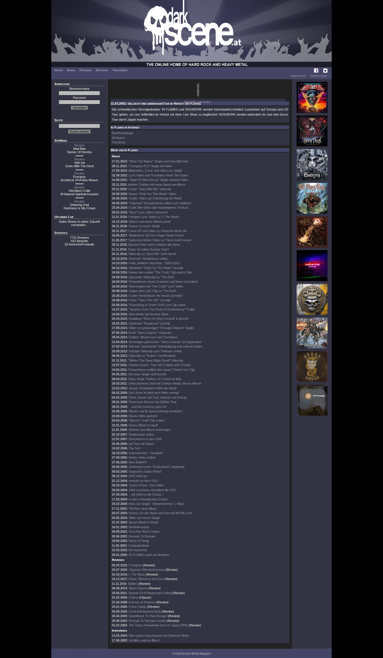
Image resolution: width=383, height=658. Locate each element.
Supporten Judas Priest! (145, 471)
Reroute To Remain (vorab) (147, 620)
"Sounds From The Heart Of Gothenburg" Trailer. (162, 309)
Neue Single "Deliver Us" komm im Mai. (155, 379)
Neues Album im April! (143, 425)
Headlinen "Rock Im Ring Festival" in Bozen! (159, 318)
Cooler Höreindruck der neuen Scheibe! (156, 295)
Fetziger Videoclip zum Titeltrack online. (156, 351)
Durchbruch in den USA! (145, 439)
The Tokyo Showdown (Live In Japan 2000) (158, 625)
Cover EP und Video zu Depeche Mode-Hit (157, 231)
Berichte (102, 70)
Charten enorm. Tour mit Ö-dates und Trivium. (159, 365)
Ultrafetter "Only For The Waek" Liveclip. (156, 268)
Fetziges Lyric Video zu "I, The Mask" (154, 216)
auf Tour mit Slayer (141, 443)
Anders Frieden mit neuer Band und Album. (157, 184)
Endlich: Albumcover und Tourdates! (153, 337)
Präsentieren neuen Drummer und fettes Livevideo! (163, 281)
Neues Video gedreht (143, 416)
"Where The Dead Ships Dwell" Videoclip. (156, 360)
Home (58, 70)
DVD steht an (138, 476)
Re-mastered (138, 550)
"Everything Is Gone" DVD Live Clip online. (157, 305)
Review (79, 145)
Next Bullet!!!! (138, 462)
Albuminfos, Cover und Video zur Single (155, 170)
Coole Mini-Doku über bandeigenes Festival (158, 207)
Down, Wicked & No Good (146, 579)
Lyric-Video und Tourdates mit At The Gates (158, 175)
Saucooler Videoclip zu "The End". (152, 277)
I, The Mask (137, 574)
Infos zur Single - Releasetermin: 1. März (156, 503)
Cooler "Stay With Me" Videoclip (149, 189)
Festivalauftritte (138, 545)
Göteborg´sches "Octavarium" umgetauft (156, 466)
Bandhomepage (122, 133)
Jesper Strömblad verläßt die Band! (153, 388)
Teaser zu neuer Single (144, 226)
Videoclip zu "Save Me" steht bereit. (152, 254)
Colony (133, 597)
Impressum (298, 75)
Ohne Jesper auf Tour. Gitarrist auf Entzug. (158, 397)
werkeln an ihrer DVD (143, 480)
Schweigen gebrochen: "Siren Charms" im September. (165, 342)
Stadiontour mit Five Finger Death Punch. (156, 235)
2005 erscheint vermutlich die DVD (152, 490)
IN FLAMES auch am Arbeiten (149, 554)
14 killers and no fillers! (144, 640)
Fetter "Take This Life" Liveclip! (150, 300)
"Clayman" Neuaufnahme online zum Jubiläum (160, 203)
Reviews (85, 70)
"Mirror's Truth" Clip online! (147, 420)
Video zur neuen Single (144, 517)
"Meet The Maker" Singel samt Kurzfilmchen (158, 161)
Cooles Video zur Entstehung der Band (155, 198)
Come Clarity (137, 606)
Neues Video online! (142, 457)
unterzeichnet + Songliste (146, 453)
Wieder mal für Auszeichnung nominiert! (155, 411)
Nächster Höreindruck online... (149, 258)
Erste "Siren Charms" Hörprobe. (150, 332)
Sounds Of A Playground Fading (150, 593)
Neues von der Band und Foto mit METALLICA (160, 513)
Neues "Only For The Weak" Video (152, 193)
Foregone (135, 565)
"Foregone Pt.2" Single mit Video (150, 166)
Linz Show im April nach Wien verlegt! (154, 392)
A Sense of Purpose (141, 602)
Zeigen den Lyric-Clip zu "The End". (153, 291)
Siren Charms (138, 588)
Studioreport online (141, 434)
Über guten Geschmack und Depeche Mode (159, 635)
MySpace (118, 137)
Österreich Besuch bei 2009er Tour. (153, 402)
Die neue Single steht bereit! (147, 374)
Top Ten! (134, 448)
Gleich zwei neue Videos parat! (150, 221)
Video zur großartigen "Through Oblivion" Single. (161, 328)
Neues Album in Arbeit (143, 522)
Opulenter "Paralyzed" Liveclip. (150, 323)
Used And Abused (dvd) (145, 611)
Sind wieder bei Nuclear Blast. (149, 314)
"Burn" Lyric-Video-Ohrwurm (148, 212)
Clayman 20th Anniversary (147, 569)
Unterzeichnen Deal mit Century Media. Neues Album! (164, 383)
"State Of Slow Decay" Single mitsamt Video (158, 179)
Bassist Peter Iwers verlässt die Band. (154, 244)
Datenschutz (318, 75)
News (71, 70)
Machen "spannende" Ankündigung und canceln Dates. (166, 346)
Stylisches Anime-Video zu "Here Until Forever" (160, 240)
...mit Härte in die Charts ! (146, 494)
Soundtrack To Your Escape (148, 616)
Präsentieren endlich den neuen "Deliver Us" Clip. (161, 369)
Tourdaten (120, 70)
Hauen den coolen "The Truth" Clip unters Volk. (161, 272)
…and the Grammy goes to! (148, 406)
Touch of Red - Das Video (146, 485)
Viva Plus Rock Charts (144, 531)
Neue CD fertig (139, 540)
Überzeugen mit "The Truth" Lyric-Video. (156, 286)
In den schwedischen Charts (148, 499)
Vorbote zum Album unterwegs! (149, 429)
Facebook (119, 142)
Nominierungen (139, 527)
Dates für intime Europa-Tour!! (148, 249)
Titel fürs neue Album (142, 508)
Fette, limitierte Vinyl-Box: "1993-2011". (155, 263)
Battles (132, 583)
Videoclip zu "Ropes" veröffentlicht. (152, 355)
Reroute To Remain (142, 536)
